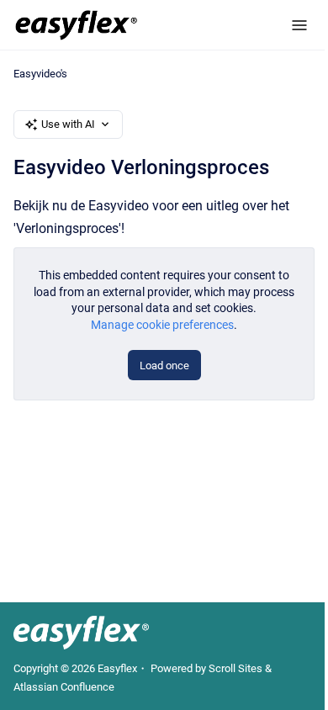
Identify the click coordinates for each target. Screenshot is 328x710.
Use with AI (68, 124)
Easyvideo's (40, 73)
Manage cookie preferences (162, 324)
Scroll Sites (235, 668)
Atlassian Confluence (63, 687)
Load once (164, 365)
